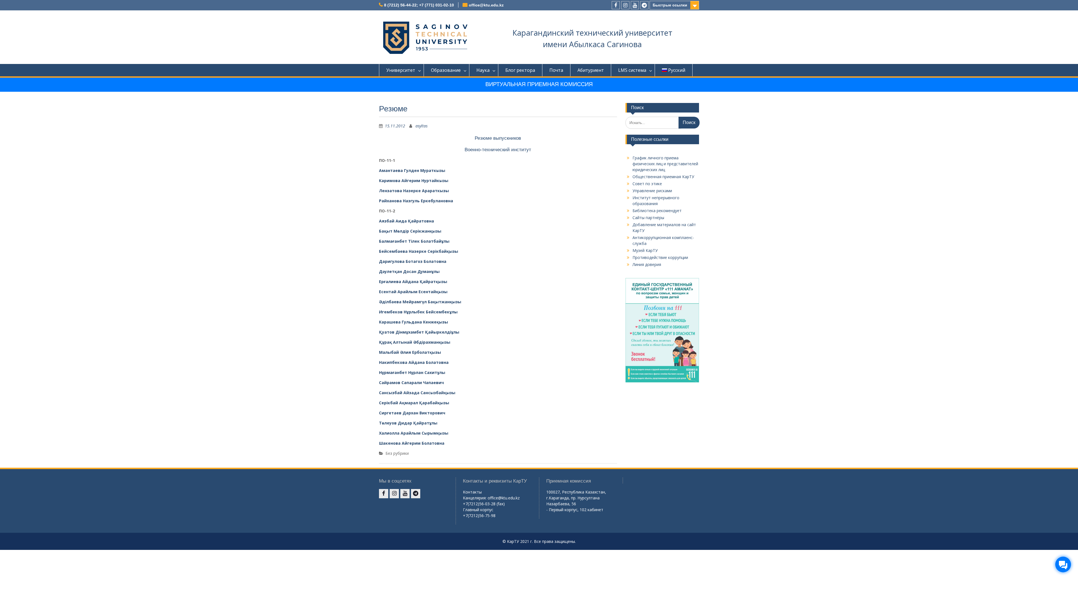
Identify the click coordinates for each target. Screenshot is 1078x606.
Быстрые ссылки (670, 5)
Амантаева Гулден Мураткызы (412, 170)
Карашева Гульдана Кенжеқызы (413, 322)
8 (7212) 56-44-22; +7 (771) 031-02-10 (419, 5)
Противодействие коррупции (660, 257)
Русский (676, 70)
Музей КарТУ (645, 250)
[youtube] (635, 5)
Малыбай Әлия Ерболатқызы (410, 352)
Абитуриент (590, 70)
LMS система (632, 70)
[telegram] (644, 5)
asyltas (421, 125)
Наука (483, 70)
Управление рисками (652, 190)
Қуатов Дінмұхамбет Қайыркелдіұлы (419, 332)
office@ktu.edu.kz (486, 5)
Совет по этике (647, 183)
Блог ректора (520, 70)
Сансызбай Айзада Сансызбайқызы (417, 392)
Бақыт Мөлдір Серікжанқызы (410, 231)
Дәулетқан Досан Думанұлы (409, 271)
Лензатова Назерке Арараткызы (414, 190)
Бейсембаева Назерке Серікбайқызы (418, 251)
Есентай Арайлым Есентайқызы (413, 291)
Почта (556, 70)
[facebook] (616, 5)
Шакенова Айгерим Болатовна (411, 443)
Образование (446, 70)
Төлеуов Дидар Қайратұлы (408, 423)
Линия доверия (646, 264)
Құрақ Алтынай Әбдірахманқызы (414, 342)
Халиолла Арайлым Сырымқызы (413, 433)
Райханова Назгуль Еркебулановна (416, 200)
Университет (400, 70)
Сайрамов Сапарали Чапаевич (411, 382)
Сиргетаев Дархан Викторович (412, 413)
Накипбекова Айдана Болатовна (414, 362)
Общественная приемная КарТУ (663, 176)
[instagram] (625, 5)
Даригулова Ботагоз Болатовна (412, 261)
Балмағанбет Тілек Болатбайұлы (414, 241)
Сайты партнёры (648, 217)
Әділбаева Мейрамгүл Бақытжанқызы (420, 301)
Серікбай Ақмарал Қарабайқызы (414, 402)
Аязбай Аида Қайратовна (406, 221)
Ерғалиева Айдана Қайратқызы (413, 281)
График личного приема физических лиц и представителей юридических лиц (665, 163)
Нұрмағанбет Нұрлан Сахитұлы (412, 372)
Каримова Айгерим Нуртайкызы (413, 180)
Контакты (472, 492)
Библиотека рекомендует (657, 210)
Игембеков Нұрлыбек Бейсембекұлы (418, 312)
